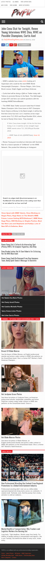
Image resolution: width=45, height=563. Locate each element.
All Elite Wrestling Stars (7, 555)
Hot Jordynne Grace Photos (11, 394)
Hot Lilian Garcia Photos (10, 315)
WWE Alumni (13, 5)
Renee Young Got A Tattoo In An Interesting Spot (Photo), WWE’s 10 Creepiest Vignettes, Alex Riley (18, 245)
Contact (14, 557)
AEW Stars (4, 5)
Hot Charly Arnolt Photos (10, 302)
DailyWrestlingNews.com (13, 39)
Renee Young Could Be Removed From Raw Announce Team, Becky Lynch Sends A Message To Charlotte (19, 259)
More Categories (24, 5)
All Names (16, 2)
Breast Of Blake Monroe (10, 351)
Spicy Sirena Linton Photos (11, 311)
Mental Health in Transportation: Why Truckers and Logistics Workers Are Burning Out (20, 530)
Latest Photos (6, 2)
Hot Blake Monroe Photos (10, 437)
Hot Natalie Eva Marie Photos (12, 298)
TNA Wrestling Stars (29, 555)
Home (3, 553)
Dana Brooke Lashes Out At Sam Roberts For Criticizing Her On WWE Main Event (21, 252)
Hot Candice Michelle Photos (12, 307)
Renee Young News (18, 234)
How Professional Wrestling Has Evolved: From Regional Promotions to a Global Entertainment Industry (22, 484)
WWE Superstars (26, 2)
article (24, 81)
